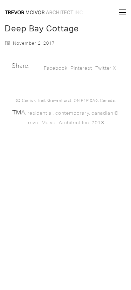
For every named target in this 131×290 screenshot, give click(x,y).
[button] (122, 12)
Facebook (55, 68)
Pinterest (81, 68)
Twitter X (105, 68)
